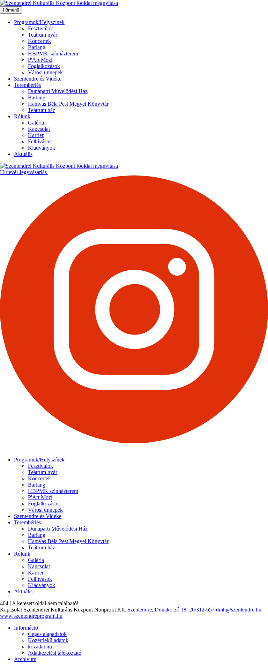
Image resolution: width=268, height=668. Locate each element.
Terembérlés (27, 85)
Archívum (25, 659)
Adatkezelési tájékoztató (54, 653)
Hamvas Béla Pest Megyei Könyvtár (68, 104)
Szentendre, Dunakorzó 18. (158, 610)
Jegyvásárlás (33, 172)
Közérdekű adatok (48, 640)
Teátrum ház (41, 110)
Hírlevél (9, 172)
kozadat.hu (40, 647)
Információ (26, 628)
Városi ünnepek (45, 72)
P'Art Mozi (40, 60)
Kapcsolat (39, 129)
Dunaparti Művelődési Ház (58, 91)
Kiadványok (41, 148)
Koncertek (39, 41)
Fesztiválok (40, 28)
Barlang (36, 47)
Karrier (36, 135)
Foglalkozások (44, 66)
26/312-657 (202, 610)
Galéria (36, 123)
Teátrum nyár (42, 35)
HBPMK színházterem (53, 54)
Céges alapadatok (47, 634)
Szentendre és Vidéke (37, 79)
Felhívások (40, 141)
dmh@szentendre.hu (238, 610)
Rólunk (22, 116)
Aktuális (23, 154)
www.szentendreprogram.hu (31, 616)
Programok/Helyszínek (39, 22)
